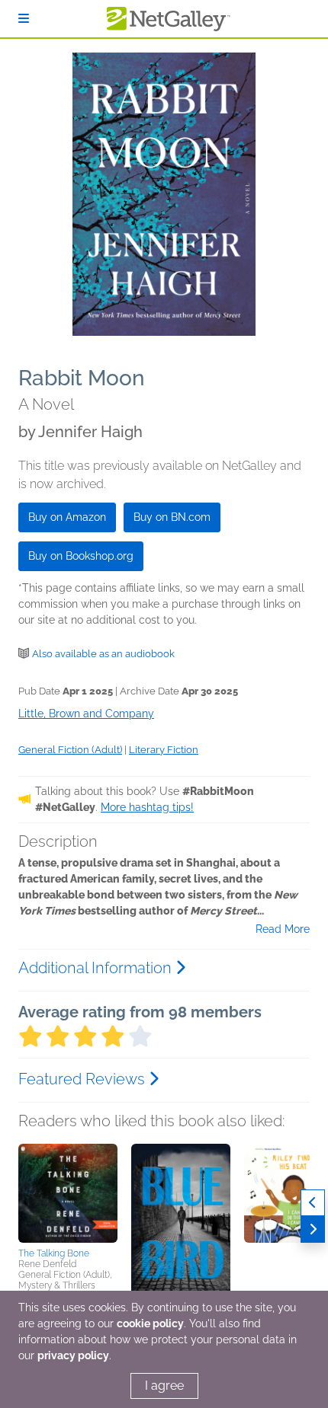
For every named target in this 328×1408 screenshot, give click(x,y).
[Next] (313, 1229)
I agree (164, 1385)
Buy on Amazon (67, 517)
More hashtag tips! (147, 807)
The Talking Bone (53, 1253)
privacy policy (73, 1355)
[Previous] (313, 1202)
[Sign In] (23, 18)
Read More (283, 929)
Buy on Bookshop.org (80, 556)
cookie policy (150, 1323)
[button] (67, 1193)
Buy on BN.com (172, 517)
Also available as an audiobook (103, 653)
